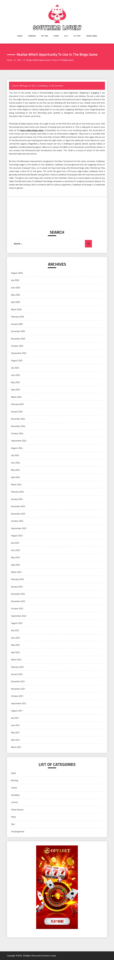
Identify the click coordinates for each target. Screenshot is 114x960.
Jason (16, 85)
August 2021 (17, 710)
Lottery (77, 36)
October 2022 (17, 608)
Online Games (91, 36)
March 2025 (16, 397)
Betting (44, 36)
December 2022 (18, 594)
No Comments (57, 85)
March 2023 (16, 572)
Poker (56, 36)
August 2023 (17, 535)
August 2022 (17, 623)
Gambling (32, 36)
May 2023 (15, 557)
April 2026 (15, 302)
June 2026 (15, 287)
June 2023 (15, 550)
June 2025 (15, 375)
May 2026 (15, 294)
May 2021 (15, 732)
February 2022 (17, 667)
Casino (20, 36)
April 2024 (15, 477)
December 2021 (18, 681)
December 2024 (18, 418)
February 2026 (17, 316)
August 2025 (17, 360)
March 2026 (16, 309)
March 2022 (16, 659)
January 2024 (17, 499)
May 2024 (15, 470)
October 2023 (17, 521)
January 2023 (17, 586)
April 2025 (15, 389)
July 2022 (15, 630)
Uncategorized (17, 831)
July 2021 (15, 718)
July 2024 (15, 455)
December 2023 (18, 506)
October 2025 (17, 346)
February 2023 (17, 579)
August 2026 (17, 273)
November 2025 (18, 338)
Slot (66, 36)
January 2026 (17, 324)
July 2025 (15, 367)
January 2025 (17, 411)
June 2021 (15, 725)
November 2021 (18, 688)
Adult (13, 773)
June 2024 (15, 462)
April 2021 (15, 740)
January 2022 (17, 674)
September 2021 (18, 703)
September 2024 (18, 440)
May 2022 (15, 645)
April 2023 (15, 564)
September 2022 (18, 616)
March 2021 (16, 747)
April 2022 (15, 652)
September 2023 (18, 528)
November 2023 (18, 513)
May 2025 (15, 382)
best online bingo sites (31, 130)
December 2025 (18, 331)
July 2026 (15, 280)
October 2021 (17, 696)
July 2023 (15, 542)
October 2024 (17, 433)
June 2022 (15, 637)
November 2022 (18, 601)
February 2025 (17, 404)
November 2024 (18, 426)
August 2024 (17, 448)
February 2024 (17, 491)
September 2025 (18, 353)
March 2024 (16, 484)
